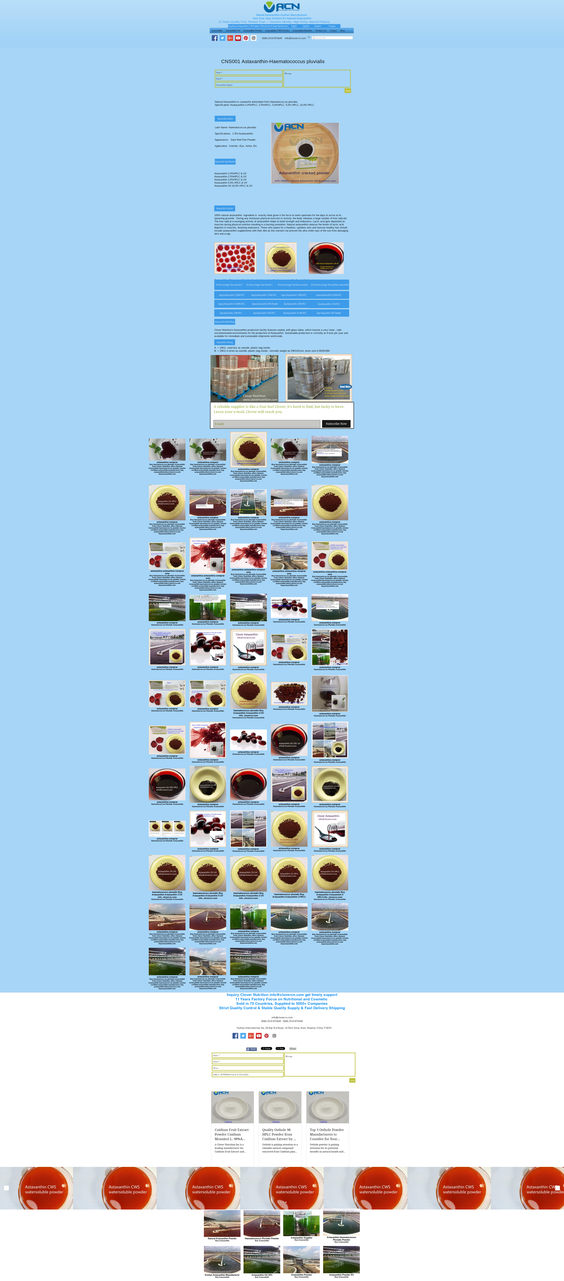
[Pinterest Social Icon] (246, 38)
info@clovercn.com (282, 1017)
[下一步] (557, 1188)
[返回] (6, 1188)
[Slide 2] (280, 1202)
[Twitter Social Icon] (222, 38)
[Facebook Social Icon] (215, 38)
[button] (309, 37)
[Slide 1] (283, 1202)
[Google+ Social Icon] (230, 38)
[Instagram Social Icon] (274, 1036)
